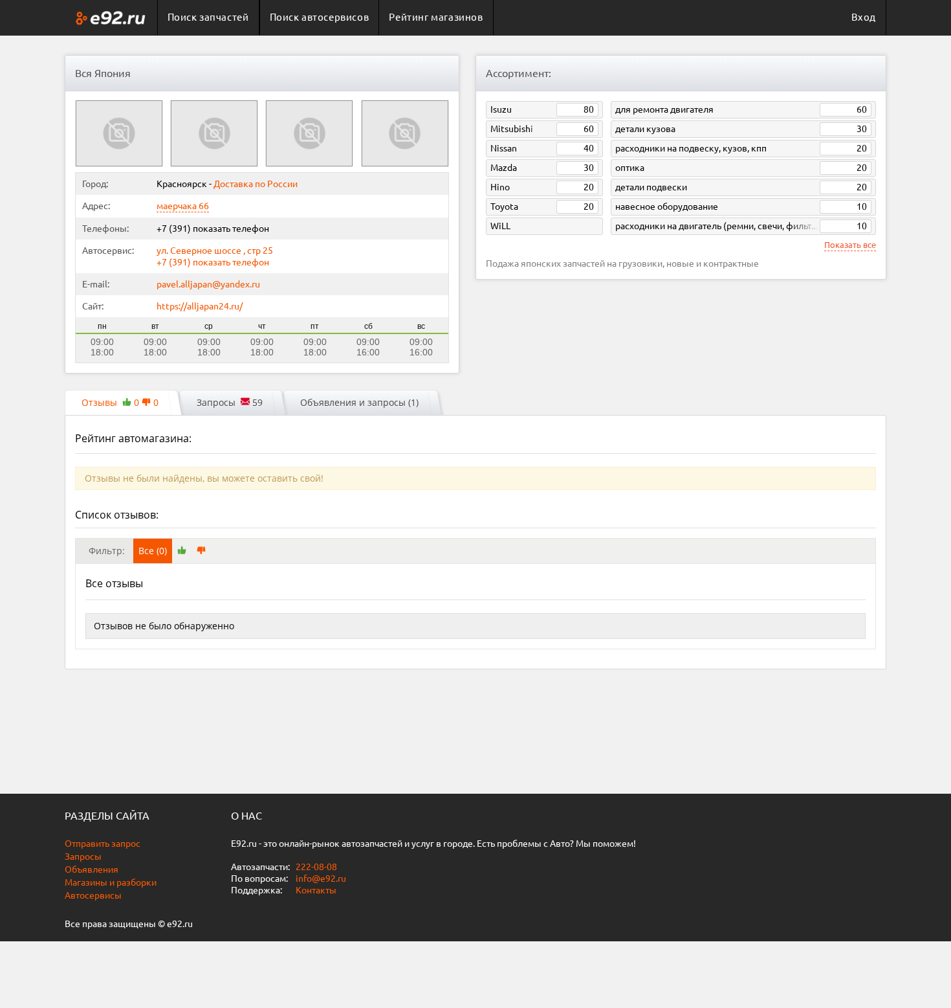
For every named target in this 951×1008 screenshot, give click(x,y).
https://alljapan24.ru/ (200, 306)
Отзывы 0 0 (120, 402)
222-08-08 (315, 867)
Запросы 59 (230, 402)
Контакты (316, 890)
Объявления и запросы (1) (359, 402)
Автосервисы (93, 895)
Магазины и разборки (111, 882)
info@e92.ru (321, 878)
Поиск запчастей (208, 17)
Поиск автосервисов (319, 17)
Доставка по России (255, 184)
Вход (863, 17)
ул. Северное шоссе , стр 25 (215, 250)
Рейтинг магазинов (436, 17)
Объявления (91, 869)
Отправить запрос (102, 843)
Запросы (83, 856)
